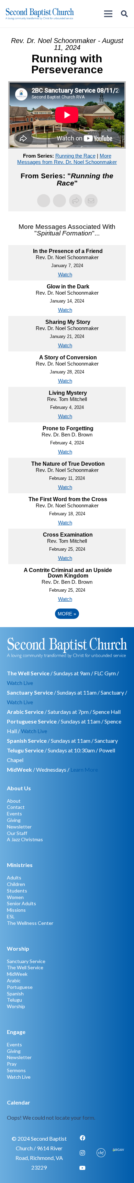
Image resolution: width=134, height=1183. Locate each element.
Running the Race (75, 156)
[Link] (67, 1110)
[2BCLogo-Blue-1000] (39, 14)
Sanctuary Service (26, 961)
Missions (16, 910)
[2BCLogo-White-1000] (67, 647)
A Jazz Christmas (25, 839)
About (14, 801)
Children (16, 884)
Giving (14, 820)
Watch (65, 274)
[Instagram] (82, 1153)
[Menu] (108, 13)
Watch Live (20, 682)
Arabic (14, 980)
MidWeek (17, 974)
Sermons (16, 1070)
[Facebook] (82, 1138)
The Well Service (25, 967)
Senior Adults (21, 903)
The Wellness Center (30, 923)
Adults (14, 877)
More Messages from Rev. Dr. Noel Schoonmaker (67, 159)
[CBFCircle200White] (101, 1153)
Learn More (84, 769)
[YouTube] (82, 1168)
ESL (11, 916)
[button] (124, 14)
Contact (16, 807)
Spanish (15, 993)
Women (15, 897)
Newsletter (19, 827)
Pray (11, 1064)
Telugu (14, 1000)
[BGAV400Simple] (118, 1153)
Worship (16, 1006)
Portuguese (20, 987)
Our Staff (17, 833)
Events (14, 813)
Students (17, 891)
